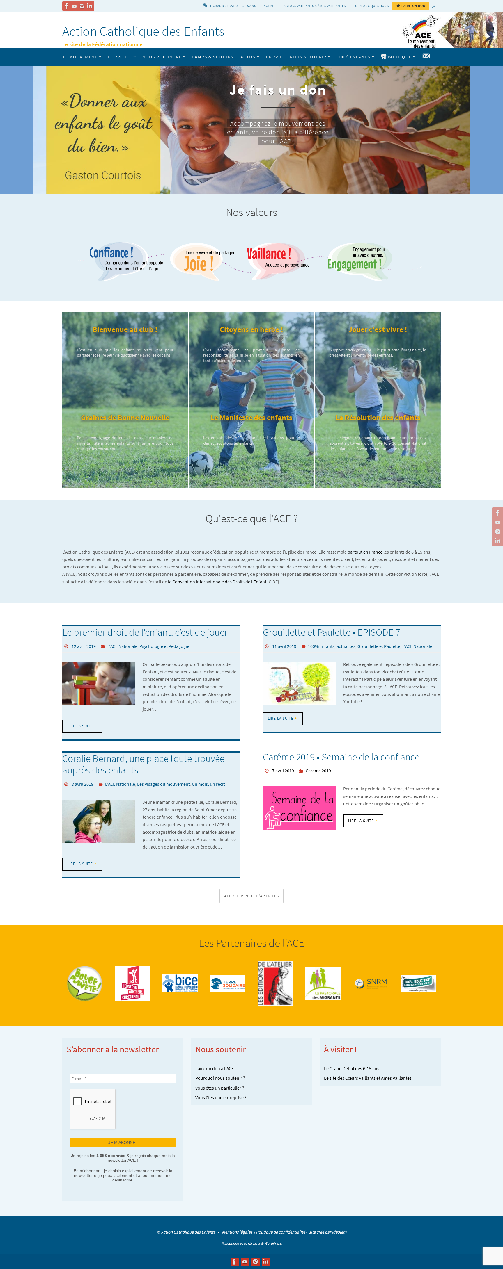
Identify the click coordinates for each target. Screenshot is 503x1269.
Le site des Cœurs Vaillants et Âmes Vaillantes (368, 1078)
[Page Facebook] (67, 6)
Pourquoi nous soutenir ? (220, 1078)
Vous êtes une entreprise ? (221, 1097)
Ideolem (339, 1232)
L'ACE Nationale (122, 646)
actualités (345, 646)
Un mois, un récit (208, 784)
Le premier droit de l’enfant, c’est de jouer (145, 632)
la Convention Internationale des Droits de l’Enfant (217, 581)
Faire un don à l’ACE (214, 1068)
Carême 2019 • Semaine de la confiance (341, 757)
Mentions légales (237, 1232)
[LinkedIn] (89, 6)
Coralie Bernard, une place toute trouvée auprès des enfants (143, 764)
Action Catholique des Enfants (143, 31)
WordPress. (273, 1243)
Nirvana (254, 1243)
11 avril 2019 (284, 646)
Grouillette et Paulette (378, 646)
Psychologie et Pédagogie (164, 646)
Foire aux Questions (371, 5)
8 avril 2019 (82, 784)
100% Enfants (321, 646)
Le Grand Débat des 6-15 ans (351, 1068)
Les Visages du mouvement (163, 784)
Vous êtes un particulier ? (219, 1088)
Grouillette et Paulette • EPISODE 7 (331, 632)
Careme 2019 (318, 770)
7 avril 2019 (283, 770)
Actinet (270, 5)
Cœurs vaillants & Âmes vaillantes (315, 5)
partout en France (365, 552)
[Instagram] (82, 6)
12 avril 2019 (84, 646)
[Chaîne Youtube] (74, 6)
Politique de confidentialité (280, 1232)
